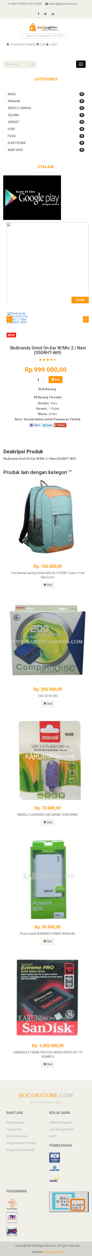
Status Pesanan (17, 1136)
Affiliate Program (60, 1122)
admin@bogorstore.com (63, 3)
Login (53, 44)
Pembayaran (15, 1122)
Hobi (11, 129)
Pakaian (14, 101)
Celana (13, 115)
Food (12, 136)
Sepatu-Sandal (19, 108)
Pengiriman (14, 1129)
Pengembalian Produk (21, 1143)
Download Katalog (23, 44)
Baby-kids (15, 150)
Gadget (14, 122)
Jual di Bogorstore (61, 1129)
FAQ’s (53, 1136)
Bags (12, 94)
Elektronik (17, 143)
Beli (57, 379)
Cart (43, 44)
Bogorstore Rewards (20, 1150)
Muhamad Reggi (54, 1251)
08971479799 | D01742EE (26, 3)
